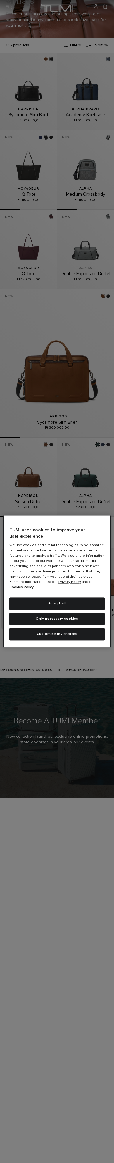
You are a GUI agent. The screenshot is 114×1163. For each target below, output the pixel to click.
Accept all (57, 603)
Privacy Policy (69, 582)
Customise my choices (57, 634)
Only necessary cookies (57, 619)
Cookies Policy (21, 587)
